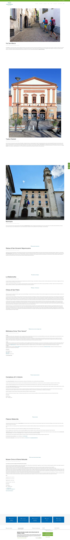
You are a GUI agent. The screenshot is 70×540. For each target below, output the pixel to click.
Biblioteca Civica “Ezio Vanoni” (16, 331)
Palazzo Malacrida (12, 419)
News (48, 3)
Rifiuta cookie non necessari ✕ (49, 530)
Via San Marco (11, 43)
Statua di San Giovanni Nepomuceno (18, 248)
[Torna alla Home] (9, 3)
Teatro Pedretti (11, 139)
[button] (63, 3)
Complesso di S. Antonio (14, 377)
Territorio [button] (45, 3)
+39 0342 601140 (27, 437)
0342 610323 (7, 352)
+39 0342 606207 (25, 436)
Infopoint (9, 45)
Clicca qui (7, 353)
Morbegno (18, 45)
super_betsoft (9, 461)
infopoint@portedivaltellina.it (34, 437)
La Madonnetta (11, 277)
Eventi (51, 3)
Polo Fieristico (60, 3)
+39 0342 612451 (9, 488)
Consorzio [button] (40, 3)
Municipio (9, 221)
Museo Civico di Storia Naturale (16, 459)
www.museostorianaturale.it (9, 490)
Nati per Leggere (17, 346)
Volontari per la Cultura (47, 346)
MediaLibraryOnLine (13, 344)
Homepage (36, 3)
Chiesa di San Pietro (13, 290)
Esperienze (55, 3)
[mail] (69, 165)
